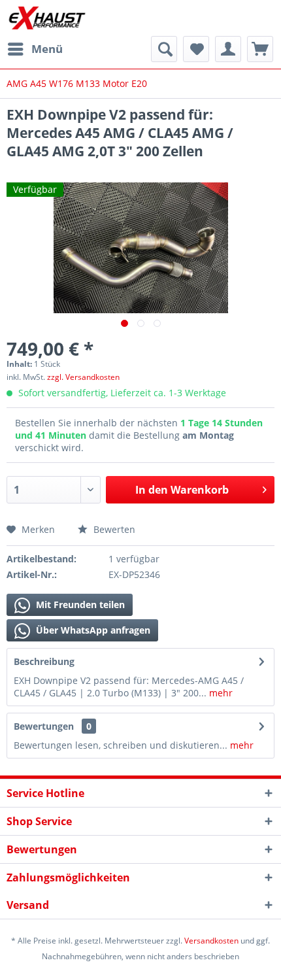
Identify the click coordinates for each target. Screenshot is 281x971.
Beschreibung (44, 661)
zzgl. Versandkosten (83, 377)
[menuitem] (34, 49)
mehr (220, 693)
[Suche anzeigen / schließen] (164, 49)
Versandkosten (211, 940)
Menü (47, 48)
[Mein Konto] (228, 49)
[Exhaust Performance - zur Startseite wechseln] (47, 18)
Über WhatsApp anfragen (91, 630)
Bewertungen (44, 726)
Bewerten (113, 529)
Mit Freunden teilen (79, 604)
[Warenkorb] (260, 49)
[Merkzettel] (196, 49)
